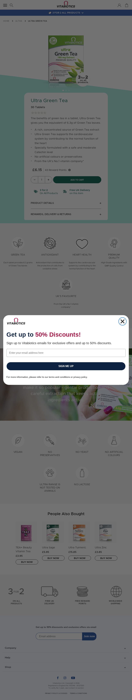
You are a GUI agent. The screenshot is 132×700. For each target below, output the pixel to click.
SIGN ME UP (66, 366)
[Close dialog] (122, 321)
